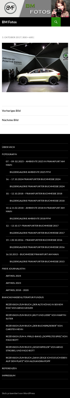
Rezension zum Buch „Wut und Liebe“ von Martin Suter (36, 317)
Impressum (8, 375)
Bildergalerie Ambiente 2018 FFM (30, 218)
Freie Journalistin (13, 268)
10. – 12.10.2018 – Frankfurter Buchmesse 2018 (34, 193)
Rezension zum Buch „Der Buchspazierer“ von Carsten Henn (34, 327)
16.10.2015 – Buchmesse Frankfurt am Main (32, 254)
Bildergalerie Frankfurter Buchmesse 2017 (37, 232)
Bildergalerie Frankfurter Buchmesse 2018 (37, 200)
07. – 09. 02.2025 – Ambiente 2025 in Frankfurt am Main (35, 163)
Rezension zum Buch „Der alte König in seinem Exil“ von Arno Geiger (34, 306)
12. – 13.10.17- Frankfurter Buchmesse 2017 (32, 225)
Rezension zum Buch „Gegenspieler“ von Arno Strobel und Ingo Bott (34, 349)
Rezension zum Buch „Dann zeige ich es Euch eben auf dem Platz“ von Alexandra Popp (36, 359)
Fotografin (9, 154)
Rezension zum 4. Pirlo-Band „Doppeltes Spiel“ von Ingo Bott (36, 338)
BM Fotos (9, 22)
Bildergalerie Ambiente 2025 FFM (30, 172)
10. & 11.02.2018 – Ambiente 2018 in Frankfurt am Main (35, 209)
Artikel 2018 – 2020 (17, 290)
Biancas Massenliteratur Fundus (23, 297)
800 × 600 (28, 37)
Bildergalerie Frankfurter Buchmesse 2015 (37, 261)
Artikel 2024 (13, 275)
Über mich (8, 147)
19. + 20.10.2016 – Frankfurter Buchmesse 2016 (34, 239)
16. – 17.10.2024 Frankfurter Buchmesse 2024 (33, 179)
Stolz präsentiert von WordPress (18, 393)
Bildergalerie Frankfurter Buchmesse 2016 (37, 247)
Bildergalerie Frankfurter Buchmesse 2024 (37, 186)
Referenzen (9, 368)
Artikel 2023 (13, 282)
